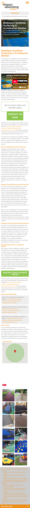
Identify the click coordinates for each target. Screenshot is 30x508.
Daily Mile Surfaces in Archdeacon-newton (14, 493)
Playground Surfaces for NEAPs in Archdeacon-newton (15, 497)
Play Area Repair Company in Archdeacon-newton (14, 499)
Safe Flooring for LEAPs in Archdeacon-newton (15, 494)
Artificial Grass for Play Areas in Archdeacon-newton (14, 472)
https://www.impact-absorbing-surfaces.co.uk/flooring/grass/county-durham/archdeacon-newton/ (12, 300)
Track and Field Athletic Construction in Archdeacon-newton (13, 485)
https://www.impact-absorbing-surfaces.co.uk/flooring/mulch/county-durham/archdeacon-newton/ (11, 310)
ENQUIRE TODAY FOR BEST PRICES (15, 273)
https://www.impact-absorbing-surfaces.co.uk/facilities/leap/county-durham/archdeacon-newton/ (11, 284)
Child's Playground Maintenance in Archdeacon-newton (14, 502)
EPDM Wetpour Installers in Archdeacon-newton (15, 480)
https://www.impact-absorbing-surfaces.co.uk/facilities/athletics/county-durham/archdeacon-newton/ (11, 128)
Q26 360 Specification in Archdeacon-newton (13, 482)
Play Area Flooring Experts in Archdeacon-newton (14, 490)
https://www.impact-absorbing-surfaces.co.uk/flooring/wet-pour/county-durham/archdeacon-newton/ (12, 320)
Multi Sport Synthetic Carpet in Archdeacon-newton (14, 476)
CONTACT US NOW (15, 116)
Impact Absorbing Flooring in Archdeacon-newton (14, 469)
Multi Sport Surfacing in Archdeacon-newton (14, 488)
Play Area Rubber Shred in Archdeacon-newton (15, 478)
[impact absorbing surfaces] (10, 6)
